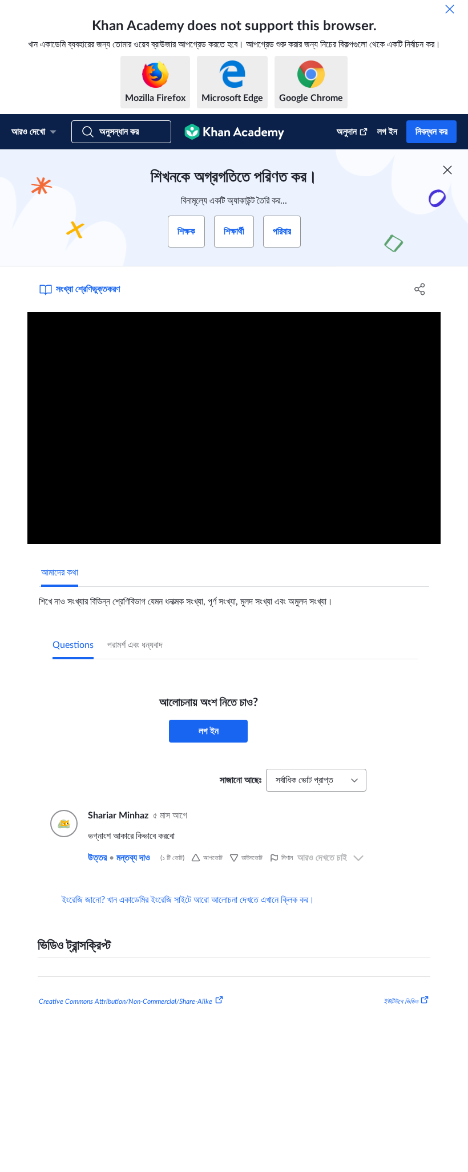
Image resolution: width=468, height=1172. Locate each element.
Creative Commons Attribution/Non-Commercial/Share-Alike (125, 1001)
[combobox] (316, 780)
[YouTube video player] (234, 428)
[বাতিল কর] (450, 9)
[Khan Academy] (234, 132)
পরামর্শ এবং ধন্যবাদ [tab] (135, 645)
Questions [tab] (73, 645)
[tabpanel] (234, 597)
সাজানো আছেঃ (240, 780)
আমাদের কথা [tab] (59, 572)
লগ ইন (387, 131)
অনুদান (347, 131)
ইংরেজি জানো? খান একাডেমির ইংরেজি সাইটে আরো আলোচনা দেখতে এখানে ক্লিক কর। (188, 900)
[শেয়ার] (419, 289)
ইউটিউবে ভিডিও (401, 1001)
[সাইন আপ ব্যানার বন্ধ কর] (447, 170)
